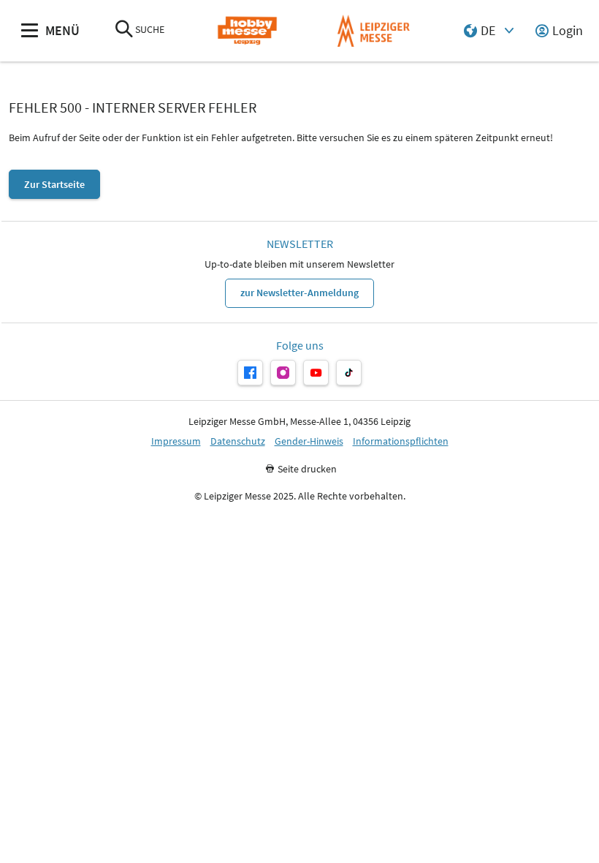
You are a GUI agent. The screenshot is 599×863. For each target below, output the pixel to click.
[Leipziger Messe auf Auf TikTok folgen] (349, 372)
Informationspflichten (401, 441)
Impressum (176, 441)
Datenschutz (237, 441)
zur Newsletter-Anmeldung (299, 292)
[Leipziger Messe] (373, 31)
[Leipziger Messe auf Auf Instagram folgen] (283, 372)
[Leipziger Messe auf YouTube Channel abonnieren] (316, 372)
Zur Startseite (54, 184)
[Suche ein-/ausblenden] (124, 30)
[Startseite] (247, 31)
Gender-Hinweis (309, 441)
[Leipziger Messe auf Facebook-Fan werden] (250, 372)
